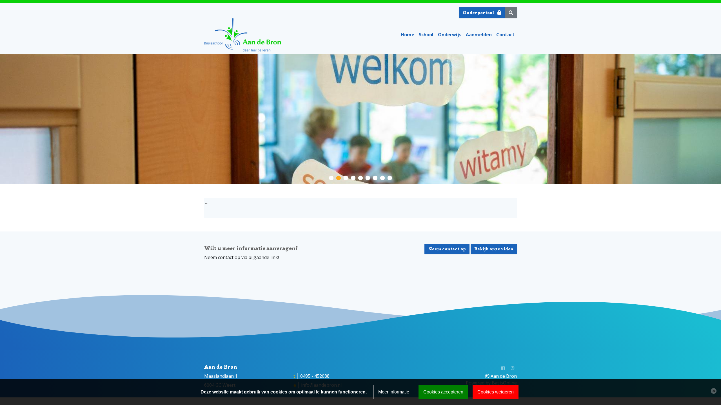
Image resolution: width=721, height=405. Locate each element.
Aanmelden (479, 35)
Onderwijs (449, 35)
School (426, 35)
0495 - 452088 (315, 376)
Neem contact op (447, 249)
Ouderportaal (479, 12)
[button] (331, 177)
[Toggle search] (511, 12)
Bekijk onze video (493, 249)
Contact (505, 35)
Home (407, 35)
